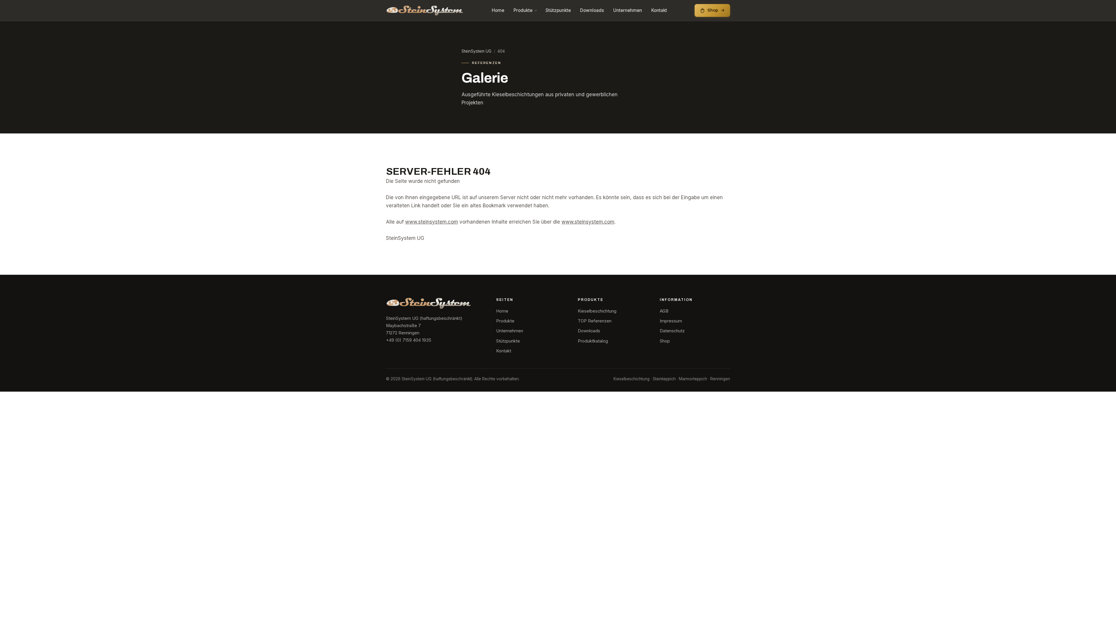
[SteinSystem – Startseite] (425, 10)
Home (498, 10)
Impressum (671, 321)
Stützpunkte (558, 10)
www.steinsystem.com (431, 222)
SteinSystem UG (476, 51)
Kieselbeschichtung (597, 311)
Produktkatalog (593, 341)
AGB (664, 311)
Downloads (592, 10)
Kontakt (659, 10)
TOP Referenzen (594, 321)
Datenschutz (672, 330)
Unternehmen (627, 10)
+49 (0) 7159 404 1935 (408, 340)
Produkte (523, 10)
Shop (665, 341)
